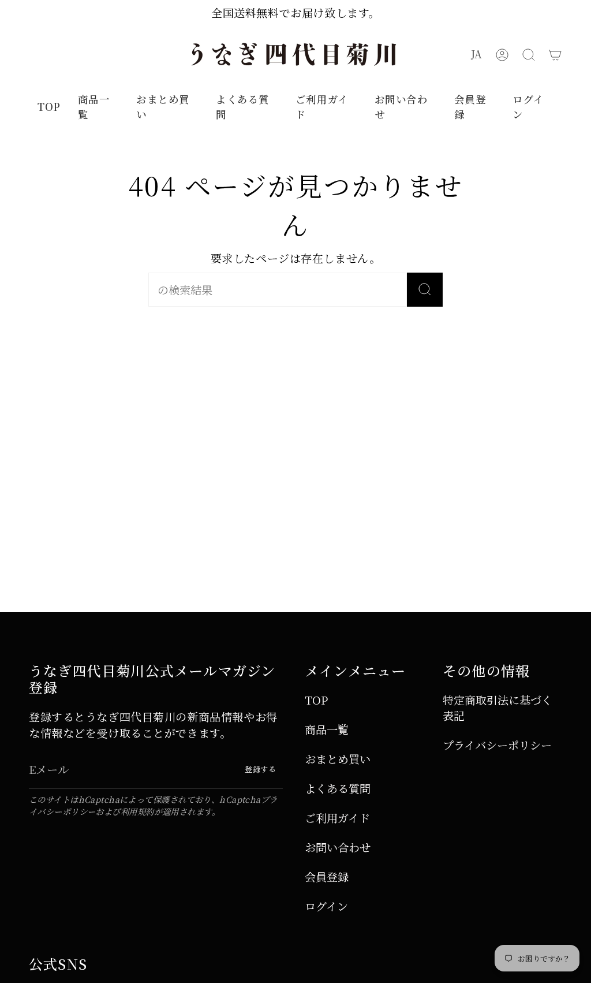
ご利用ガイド (337, 817)
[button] (528, 54)
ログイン (326, 906)
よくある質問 (338, 788)
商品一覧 (327, 729)
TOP (316, 700)
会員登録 (327, 876)
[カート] (555, 54)
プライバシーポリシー (497, 745)
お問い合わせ (338, 847)
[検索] (425, 290)
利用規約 (137, 811)
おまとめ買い (338, 758)
